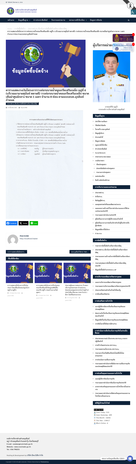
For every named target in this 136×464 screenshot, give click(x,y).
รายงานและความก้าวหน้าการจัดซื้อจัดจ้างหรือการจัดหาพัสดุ (112, 257)
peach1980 (24, 107)
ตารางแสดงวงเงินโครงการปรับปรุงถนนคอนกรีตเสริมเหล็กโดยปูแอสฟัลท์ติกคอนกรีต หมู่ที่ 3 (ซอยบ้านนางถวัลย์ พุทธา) (48, 288)
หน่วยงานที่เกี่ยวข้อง (77, 20)
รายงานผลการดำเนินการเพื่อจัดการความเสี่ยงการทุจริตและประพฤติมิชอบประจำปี (112, 365)
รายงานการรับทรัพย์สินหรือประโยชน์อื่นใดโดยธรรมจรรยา (109, 354)
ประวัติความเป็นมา (101, 121)
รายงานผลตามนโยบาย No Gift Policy (107, 349)
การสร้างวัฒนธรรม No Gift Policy (106, 345)
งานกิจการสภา (99, 161)
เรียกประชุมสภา (101, 164)
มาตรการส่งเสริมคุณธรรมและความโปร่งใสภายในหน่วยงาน (112, 388)
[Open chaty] (130, 458)
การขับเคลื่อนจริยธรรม (102, 294)
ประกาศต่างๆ (99, 193)
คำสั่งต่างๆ (98, 196)
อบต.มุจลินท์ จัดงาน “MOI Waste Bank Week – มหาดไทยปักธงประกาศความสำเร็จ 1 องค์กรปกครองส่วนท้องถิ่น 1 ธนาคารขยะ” (81, 252)
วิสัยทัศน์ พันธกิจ (100, 125)
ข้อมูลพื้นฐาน (23, 20)
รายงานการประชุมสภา (103, 172)
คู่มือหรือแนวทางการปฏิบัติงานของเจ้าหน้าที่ (109, 219)
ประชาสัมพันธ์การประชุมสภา (105, 168)
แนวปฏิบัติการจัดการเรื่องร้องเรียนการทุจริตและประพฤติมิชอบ (110, 308)
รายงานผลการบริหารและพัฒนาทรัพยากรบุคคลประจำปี (112, 286)
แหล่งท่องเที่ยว (100, 176)
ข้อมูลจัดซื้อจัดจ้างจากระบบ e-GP (105, 270)
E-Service (98, 233)
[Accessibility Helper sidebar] (133, 12)
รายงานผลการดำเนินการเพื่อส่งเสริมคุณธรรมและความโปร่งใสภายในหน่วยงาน (112, 394)
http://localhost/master (29, 238)
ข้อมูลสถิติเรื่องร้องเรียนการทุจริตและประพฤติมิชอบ (111, 320)
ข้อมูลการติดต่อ (96, 20)
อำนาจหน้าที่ (99, 137)
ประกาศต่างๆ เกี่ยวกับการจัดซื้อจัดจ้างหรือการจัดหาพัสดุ (22, 104)
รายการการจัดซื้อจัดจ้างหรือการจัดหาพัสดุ (108, 246)
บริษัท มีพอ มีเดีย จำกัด (35, 455)
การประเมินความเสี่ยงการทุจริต (105, 360)
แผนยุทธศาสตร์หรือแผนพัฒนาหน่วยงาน (108, 204)
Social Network (100, 153)
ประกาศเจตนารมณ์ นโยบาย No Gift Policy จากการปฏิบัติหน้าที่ (111, 340)
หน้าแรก (11, 20)
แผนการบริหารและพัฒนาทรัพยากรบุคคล (108, 282)
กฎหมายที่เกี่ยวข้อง (101, 145)
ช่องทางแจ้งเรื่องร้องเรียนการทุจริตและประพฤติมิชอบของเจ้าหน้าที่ (112, 314)
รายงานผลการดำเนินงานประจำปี (105, 215)
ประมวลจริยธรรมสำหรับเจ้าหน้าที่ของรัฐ (108, 290)
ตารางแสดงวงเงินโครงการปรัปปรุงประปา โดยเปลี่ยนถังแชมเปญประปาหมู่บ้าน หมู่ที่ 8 (18, 287)
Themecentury (44, 462)
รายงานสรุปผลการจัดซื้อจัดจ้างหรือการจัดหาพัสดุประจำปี (110, 264)
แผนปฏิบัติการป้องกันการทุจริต (105, 379)
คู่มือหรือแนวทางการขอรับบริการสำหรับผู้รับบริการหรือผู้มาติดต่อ (112, 224)
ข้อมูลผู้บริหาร (99, 133)
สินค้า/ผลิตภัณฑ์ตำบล (102, 180)
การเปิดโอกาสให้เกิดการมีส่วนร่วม (106, 324)
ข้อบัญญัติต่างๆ (100, 200)
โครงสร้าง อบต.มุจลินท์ (102, 129)
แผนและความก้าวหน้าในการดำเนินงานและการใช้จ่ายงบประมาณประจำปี (112, 209)
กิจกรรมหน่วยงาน (58, 20)
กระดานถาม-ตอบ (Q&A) (103, 157)
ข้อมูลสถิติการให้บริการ (102, 229)
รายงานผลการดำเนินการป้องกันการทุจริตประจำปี (110, 383)
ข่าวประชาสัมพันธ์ (40, 20)
